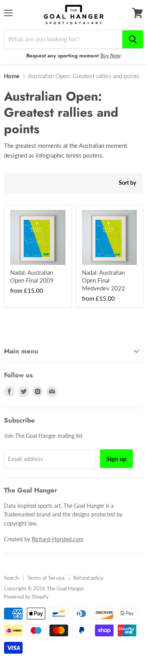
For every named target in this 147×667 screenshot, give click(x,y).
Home (12, 76)
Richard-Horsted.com (57, 539)
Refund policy (88, 578)
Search (11, 578)
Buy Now (110, 55)
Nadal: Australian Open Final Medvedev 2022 (103, 280)
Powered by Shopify (26, 597)
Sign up (116, 458)
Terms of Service (46, 578)
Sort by (127, 183)
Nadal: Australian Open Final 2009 (32, 276)
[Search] (132, 39)
